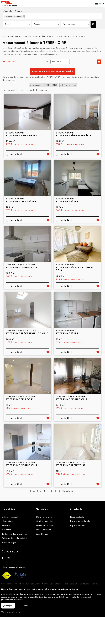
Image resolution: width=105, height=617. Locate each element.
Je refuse (24, 605)
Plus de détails (16, 154)
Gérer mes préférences (10, 612)
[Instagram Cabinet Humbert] (8, 558)
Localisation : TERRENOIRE (44, 85)
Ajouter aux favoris (48, 154)
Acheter (9, 11)
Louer (19, 11)
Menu (101, 3)
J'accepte (8, 605)
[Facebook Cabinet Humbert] (2, 558)
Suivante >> (68, 490)
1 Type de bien (69, 85)
